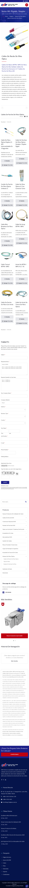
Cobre (4, 863)
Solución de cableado (7, 735)
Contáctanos (14, 754)
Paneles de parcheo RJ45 (9, 525)
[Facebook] (1, 780)
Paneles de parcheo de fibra (10, 564)
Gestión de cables (7, 541)
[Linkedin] (5, 780)
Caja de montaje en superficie (14, 733)
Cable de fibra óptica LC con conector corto (20, 186)
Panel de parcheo (6, 733)
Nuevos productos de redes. (8, 828)
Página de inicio (7, 857)
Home (6, 16)
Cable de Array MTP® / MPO (20, 225)
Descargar (8, 592)
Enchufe (4, 731)
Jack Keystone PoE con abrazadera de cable (12, 841)
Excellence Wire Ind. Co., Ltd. (16, 882)
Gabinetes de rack (7, 569)
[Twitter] (3, 780)
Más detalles (14, 661)
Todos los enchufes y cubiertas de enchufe (13, 529)
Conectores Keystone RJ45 (9, 521)
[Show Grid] (25, 117)
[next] (27, 108)
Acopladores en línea (8, 533)
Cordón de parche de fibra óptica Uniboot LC (7, 186)
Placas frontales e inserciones (10, 544)
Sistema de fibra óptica (20, 16)
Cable (7, 731)
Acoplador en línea (19, 731)
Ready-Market (20, 885)
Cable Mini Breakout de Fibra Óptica (7, 226)
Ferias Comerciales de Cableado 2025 (11, 822)
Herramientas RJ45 (7, 537)
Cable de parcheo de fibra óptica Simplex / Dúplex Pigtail (21, 143)
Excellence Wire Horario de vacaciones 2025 (13, 835)
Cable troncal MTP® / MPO (5, 265)
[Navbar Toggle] (26, 4)
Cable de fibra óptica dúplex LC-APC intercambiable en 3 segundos (7, 144)
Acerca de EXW (7, 860)
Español (26, 1)
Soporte (5, 871)
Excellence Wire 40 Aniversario (9, 815)
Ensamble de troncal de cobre (10, 552)
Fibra (4, 865)
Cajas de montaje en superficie (10, 548)
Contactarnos (20, 735)
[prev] (2, 108)
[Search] (26, 502)
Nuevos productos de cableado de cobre (13, 514)
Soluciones (5, 572)
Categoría (11, 16)
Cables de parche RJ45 (8, 517)
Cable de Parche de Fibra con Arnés (7, 303)
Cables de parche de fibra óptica (14, 18)
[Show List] (27, 117)
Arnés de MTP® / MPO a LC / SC (21, 265)
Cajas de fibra (7, 561)
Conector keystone (12, 731)
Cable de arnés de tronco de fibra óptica (21, 304)
